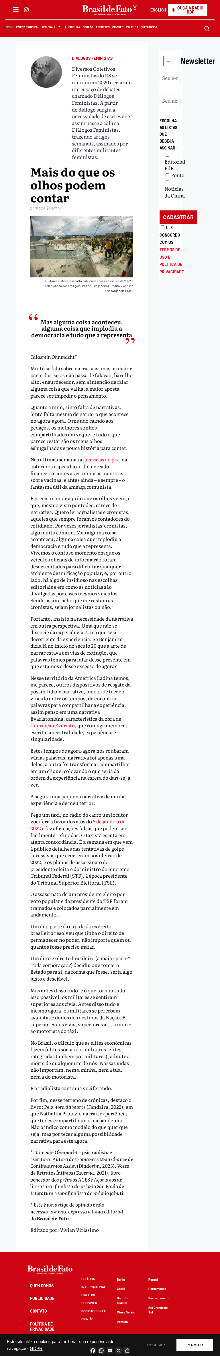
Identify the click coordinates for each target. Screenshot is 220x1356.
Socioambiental (94, 1311)
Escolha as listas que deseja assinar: (168, 134)
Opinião (88, 27)
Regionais (48, 27)
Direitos (88, 1295)
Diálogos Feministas (92, 58)
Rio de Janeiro (158, 1298)
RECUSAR (156, 1345)
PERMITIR (194, 1345)
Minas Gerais (126, 1312)
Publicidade (42, 1298)
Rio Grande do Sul (158, 1310)
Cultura (74, 27)
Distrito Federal (122, 1300)
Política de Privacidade (42, 1327)
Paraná (153, 1279)
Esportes (103, 27)
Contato (38, 1311)
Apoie (9, 27)
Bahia (121, 1279)
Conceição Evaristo (52, 725)
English (158, 9)
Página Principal (27, 27)
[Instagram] (26, 9)
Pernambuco (157, 1288)
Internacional (93, 1287)
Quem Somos (149, 27)
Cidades (117, 27)
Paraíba (122, 1322)
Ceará (121, 1288)
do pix (101, 459)
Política (132, 27)
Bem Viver (89, 1303)
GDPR (36, 1348)
